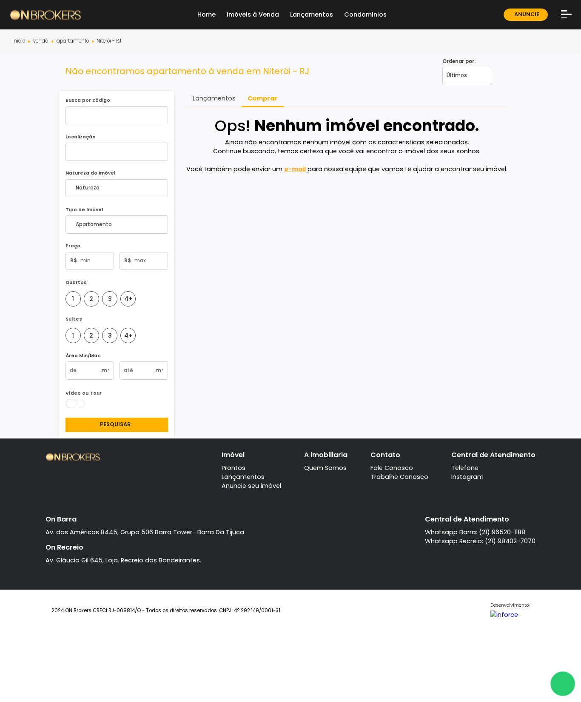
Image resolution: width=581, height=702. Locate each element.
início (18, 41)
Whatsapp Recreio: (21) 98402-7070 (480, 541)
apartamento (73, 41)
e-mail (295, 169)
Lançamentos (243, 477)
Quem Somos (325, 468)
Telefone (464, 468)
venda (40, 41)
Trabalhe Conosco (399, 477)
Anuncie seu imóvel (251, 485)
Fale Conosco (391, 468)
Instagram (467, 477)
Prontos (233, 468)
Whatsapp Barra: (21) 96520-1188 (475, 532)
